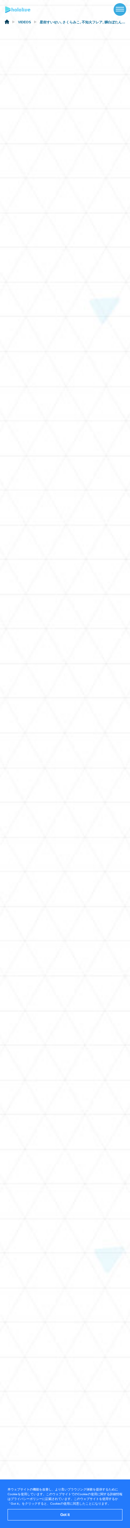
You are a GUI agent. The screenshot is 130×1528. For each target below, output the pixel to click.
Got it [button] (65, 1515)
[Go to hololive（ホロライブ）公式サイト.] (7, 23)
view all (107, 813)
